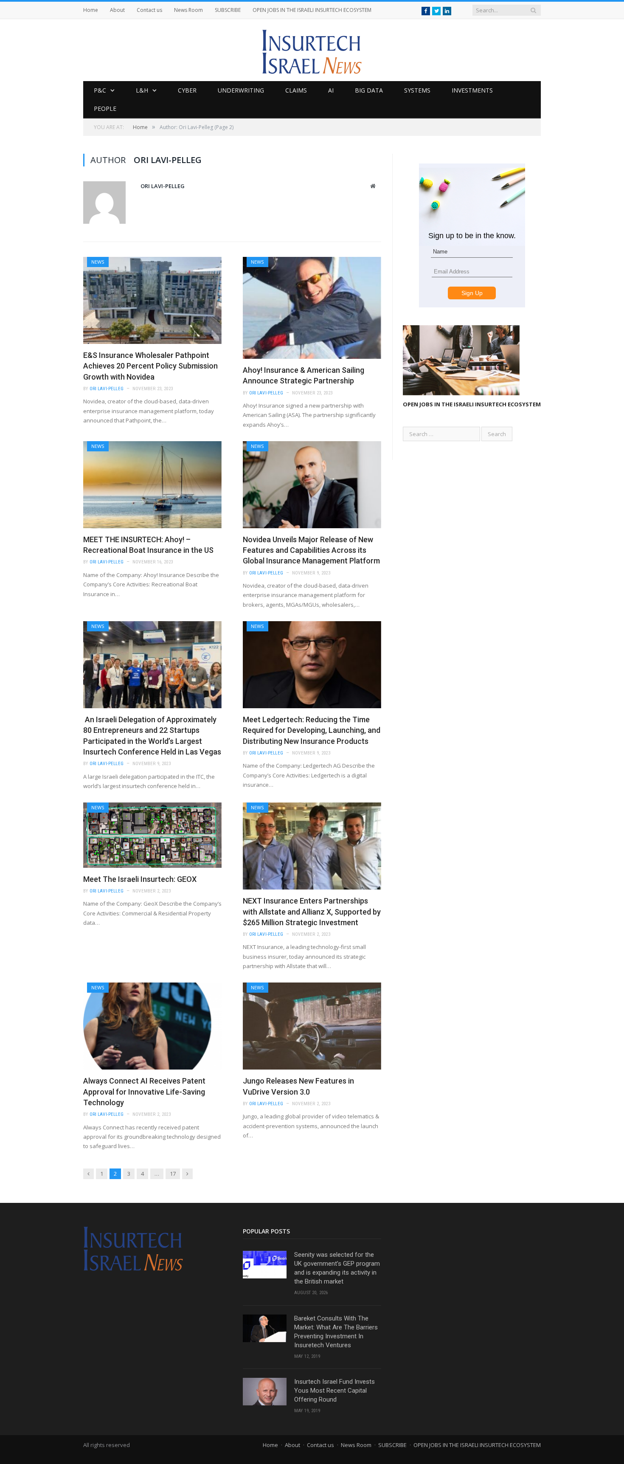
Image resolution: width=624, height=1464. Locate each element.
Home (90, 10)
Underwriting (241, 90)
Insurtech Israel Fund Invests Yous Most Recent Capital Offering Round (334, 1390)
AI (331, 90)
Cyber (187, 90)
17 (173, 1173)
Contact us (149, 10)
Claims (296, 90)
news (97, 262)
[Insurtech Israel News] (312, 50)
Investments (472, 90)
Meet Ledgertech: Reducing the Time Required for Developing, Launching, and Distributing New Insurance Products (311, 730)
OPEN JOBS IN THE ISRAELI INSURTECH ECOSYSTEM (312, 10)
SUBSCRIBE (228, 10)
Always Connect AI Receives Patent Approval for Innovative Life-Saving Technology (144, 1091)
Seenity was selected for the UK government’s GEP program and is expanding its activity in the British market (337, 1268)
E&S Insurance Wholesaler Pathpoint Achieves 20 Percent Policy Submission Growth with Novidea (150, 366)
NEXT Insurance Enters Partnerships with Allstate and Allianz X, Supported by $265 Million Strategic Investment (312, 911)
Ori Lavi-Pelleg (163, 186)
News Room (188, 10)
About (117, 10)
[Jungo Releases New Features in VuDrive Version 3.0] (312, 1026)
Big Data (369, 90)
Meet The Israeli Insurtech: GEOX (140, 879)
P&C (100, 90)
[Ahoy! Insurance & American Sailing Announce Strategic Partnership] (312, 308)
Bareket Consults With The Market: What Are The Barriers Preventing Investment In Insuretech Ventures (336, 1332)
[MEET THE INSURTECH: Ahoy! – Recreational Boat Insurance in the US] (152, 484)
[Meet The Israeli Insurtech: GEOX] (152, 835)
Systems (417, 90)
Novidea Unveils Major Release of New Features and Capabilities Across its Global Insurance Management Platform (311, 550)
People (105, 108)
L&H (142, 90)
